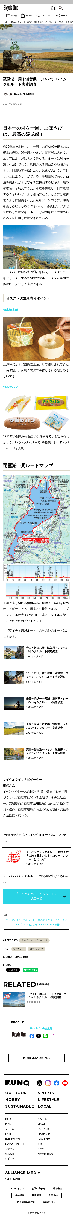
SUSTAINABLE (19, 1106)
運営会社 (57, 1188)
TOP (5, 22)
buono (41, 1148)
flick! (40, 1144)
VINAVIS (42, 1124)
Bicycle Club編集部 (40, 1028)
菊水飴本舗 (10, 310)
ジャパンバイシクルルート (34, 940)
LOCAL (44, 1106)
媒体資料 (19, 1195)
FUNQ (8, 1119)
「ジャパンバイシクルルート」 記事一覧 (36, 896)
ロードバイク (36, 949)
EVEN (8, 1134)
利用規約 (53, 1195)
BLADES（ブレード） (16, 1144)
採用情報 (36, 1195)
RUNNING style (12, 1139)
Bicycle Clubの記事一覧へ (36, 1058)
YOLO (8, 1179)
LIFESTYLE (48, 1099)
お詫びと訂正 (49, 1202)
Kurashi (17, 1179)
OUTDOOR (16, 1093)
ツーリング (19, 949)
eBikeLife (9, 1153)
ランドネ (42, 1119)
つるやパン (10, 387)
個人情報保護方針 (26, 1202)
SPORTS (46, 1093)
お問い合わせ (38, 1188)
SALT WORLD (44, 1129)
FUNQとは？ (17, 1188)
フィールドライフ (14, 1129)
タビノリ (9, 1158)
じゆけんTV (11, 1148)
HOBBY (12, 1099)
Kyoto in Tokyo (45, 1153)
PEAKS (8, 1124)
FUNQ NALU (44, 1139)
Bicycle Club (17, 22)
